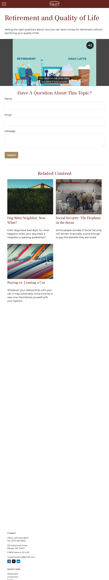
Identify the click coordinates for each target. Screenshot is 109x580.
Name (8, 98)
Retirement (12, 574)
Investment (12, 577)
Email (8, 115)
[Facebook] (9, 561)
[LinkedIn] (18, 561)
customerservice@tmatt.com (21, 557)
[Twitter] (14, 561)
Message (10, 131)
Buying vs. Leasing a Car (26, 282)
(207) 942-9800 (21, 538)
